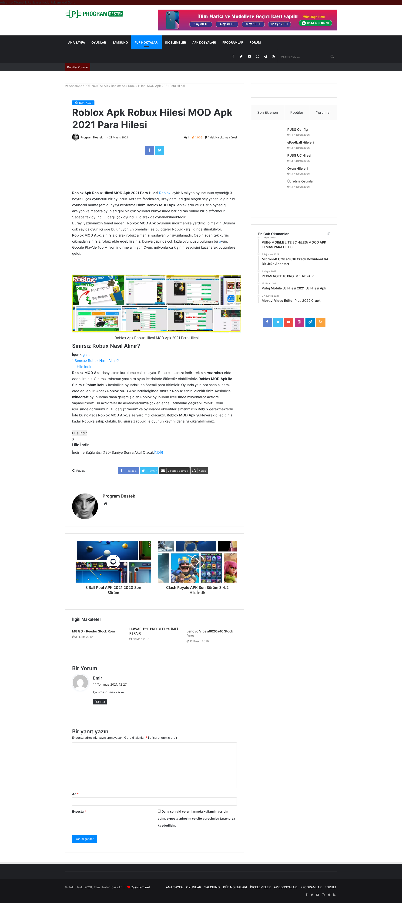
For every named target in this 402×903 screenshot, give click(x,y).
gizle (86, 354)
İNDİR (158, 452)
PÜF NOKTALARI (146, 42)
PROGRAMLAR (232, 42)
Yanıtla (100, 701)
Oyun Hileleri (297, 168)
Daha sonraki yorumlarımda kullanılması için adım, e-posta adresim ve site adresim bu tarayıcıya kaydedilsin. (196, 818)
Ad (75, 794)
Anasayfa (75, 86)
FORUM (255, 42)
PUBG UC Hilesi (299, 155)
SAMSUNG (120, 42)
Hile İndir (79, 433)
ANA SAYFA (76, 42)
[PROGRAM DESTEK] (94, 14)
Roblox (165, 193)
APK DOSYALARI (204, 42)
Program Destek (91, 137)
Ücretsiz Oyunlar (300, 181)
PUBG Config (297, 129)
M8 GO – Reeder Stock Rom (93, 631)
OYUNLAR (98, 42)
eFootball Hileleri (300, 142)
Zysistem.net (140, 887)
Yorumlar (323, 112)
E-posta (79, 811)
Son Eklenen (267, 112)
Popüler (296, 112)
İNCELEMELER (175, 42)
